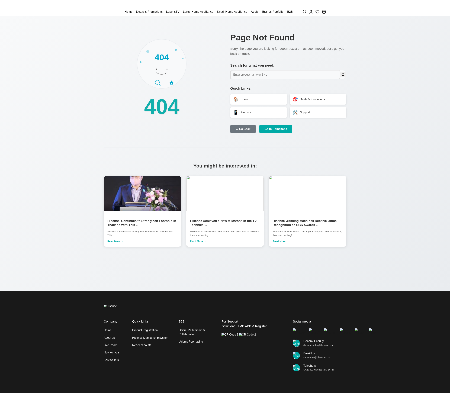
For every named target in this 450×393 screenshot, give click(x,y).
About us (109, 337)
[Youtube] (360, 331)
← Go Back (243, 128)
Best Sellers (111, 360)
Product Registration (145, 330)
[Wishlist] (317, 12)
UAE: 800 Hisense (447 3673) (318, 369)
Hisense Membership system (150, 337)
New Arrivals (112, 352)
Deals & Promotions (149, 11)
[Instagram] (330, 331)
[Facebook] (299, 331)
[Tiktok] (372, 331)
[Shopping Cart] (324, 12)
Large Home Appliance (198, 11)
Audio (255, 11)
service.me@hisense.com (316, 357)
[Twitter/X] (314, 331)
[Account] (311, 12)
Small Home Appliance (232, 11)
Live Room (110, 345)
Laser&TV (172, 11)
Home (129, 11)
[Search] (304, 12)
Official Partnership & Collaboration (192, 332)
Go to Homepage (276, 128)
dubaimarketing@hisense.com (318, 345)
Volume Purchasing (191, 341)
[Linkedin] (345, 331)
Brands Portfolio (273, 11)
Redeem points (141, 345)
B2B (290, 11)
